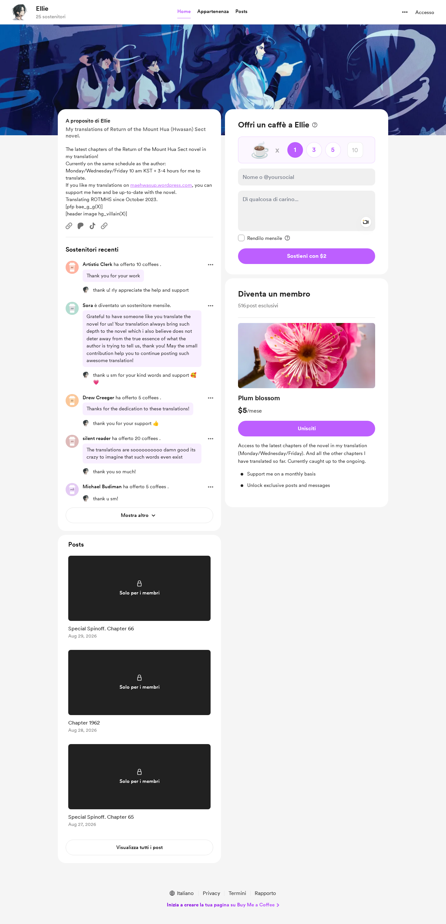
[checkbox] (260, 238)
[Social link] (69, 226)
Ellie (42, 8)
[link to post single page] (139, 598)
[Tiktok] (92, 226)
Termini (237, 893)
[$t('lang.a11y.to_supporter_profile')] (86, 290)
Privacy (211, 893)
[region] (306, 191)
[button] (184, 12)
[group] (306, 406)
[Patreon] (80, 226)
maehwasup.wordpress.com (161, 185)
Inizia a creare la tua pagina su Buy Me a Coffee (221, 905)
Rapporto (265, 893)
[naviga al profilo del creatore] (20, 12)
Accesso (424, 12)
